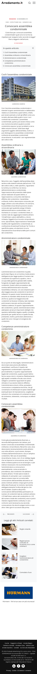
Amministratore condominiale (15, 58)
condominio (19, 43)
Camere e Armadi (8, 645)
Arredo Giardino (7, 648)
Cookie (14, 670)
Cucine (7, 643)
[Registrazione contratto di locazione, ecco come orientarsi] (9, 544)
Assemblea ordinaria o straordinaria (18, 55)
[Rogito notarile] (9, 529)
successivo (26, 514)
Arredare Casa (20, 645)
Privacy (8, 670)
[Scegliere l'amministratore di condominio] (9, 558)
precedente (10, 514)
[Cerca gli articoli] (29, 3)
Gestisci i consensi (25, 670)
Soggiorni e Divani (16, 643)
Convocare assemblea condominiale (17, 66)
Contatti (16, 648)
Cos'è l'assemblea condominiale (16, 52)
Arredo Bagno (27, 643)
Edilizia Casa (30, 645)
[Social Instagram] (23, 666)
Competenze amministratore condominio (15, 62)
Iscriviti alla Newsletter (27, 648)
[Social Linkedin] (14, 666)
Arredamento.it (12, 3)
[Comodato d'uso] (9, 572)
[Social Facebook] (18, 666)
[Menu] (34, 2)
